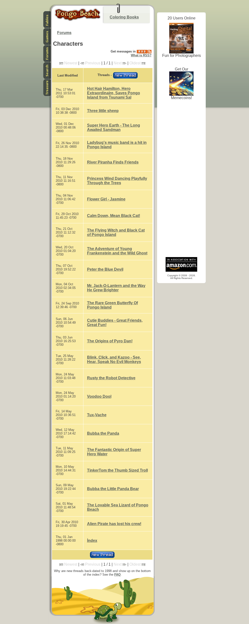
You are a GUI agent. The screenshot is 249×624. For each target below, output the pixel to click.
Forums (64, 33)
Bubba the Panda (103, 433)
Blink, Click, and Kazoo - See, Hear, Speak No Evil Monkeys (114, 359)
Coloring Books (124, 17)
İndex (92, 540)
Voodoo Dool (99, 396)
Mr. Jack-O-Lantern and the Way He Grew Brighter (116, 288)
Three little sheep (103, 111)
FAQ (117, 574)
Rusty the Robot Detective (111, 378)
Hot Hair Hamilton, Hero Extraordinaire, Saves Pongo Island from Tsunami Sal (113, 93)
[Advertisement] (181, 180)
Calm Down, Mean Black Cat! (113, 216)
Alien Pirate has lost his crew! (114, 524)
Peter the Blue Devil (105, 269)
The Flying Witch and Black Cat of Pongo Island (116, 232)
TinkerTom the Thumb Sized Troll (117, 470)
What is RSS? (141, 55)
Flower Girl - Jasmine (106, 199)
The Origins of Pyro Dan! (110, 341)
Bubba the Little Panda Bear (113, 489)
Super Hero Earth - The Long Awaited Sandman (113, 127)
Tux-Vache (97, 415)
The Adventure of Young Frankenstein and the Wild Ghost (117, 251)
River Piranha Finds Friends (113, 162)
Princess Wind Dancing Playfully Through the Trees (117, 180)
